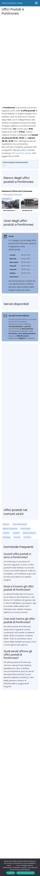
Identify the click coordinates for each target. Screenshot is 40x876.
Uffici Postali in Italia (12, 3)
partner (13, 865)
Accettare (10, 873)
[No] (37, 867)
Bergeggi (6, 537)
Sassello (16, 533)
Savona (6, 524)
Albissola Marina (29, 533)
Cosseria (27, 537)
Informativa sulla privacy (25, 873)
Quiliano (6, 533)
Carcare (17, 537)
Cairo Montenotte (20, 524)
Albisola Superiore (10, 529)
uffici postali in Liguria (21, 153)
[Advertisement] (20, 36)
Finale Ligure (25, 529)
